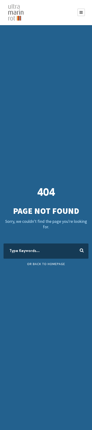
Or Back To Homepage (46, 264)
